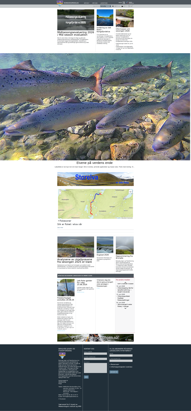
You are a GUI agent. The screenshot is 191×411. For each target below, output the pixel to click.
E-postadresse (114, 359)
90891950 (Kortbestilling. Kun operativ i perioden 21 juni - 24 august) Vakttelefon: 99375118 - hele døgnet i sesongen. (72, 390)
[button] (60, 191)
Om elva (94, 3)
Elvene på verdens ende (95, 163)
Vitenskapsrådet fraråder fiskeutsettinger (124, 298)
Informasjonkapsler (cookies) (121, 367)
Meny (120, 2)
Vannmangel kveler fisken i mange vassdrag (125, 306)
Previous (125, 282)
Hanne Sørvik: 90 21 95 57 (70, 395)
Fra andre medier (123, 280)
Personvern (115, 364)
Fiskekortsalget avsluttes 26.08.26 (65, 299)
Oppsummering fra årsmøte (124, 257)
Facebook (63, 399)
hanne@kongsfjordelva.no (70, 396)
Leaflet (119, 218)
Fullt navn (88, 351)
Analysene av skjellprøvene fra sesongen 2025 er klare (74, 260)
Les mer (60, 227)
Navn (111, 353)
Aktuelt (86, 3)
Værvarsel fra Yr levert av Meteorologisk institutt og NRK (69, 405)
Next (125, 308)
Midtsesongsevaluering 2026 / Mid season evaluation (75, 33)
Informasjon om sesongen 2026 (123, 30)
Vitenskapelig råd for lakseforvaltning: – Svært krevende (125, 290)
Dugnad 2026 (103, 255)
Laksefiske (104, 3)
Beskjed (87, 362)
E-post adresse (89, 357)
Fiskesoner (65, 221)
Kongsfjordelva (71, 3)
